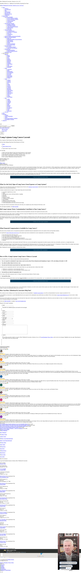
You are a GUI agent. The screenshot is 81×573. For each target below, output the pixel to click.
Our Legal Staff (8, 9)
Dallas (2, 491)
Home (3, 144)
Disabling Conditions (11, 24)
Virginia (8, 95)
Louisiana (9, 87)
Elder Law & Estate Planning (10, 37)
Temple (2, 506)
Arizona (8, 100)
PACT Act (9, 33)
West (6, 98)
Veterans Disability (8, 29)
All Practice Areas (8, 52)
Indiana (8, 56)
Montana (8, 105)
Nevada (8, 106)
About (3, 7)
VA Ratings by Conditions (12, 32)
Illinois (8, 55)
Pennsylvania (9, 75)
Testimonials (7, 14)
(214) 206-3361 (3, 497)
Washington (9, 110)
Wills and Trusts (10, 41)
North (6, 68)
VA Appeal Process (10, 30)
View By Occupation (11, 20)
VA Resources (9, 34)
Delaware (9, 82)
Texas (8, 94)
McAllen (3, 535)
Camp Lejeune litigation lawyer (63, 294)
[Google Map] (3, 569)
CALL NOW (4, 130)
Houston (3, 463)
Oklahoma (9, 91)
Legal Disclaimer (44, 337)
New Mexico (9, 107)
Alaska (8, 99)
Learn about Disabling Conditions (11, 118)
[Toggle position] (75, 535)
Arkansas (9, 81)
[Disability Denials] (12, 5)
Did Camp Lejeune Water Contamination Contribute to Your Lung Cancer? (16, 153)
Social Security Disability (9, 23)
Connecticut (9, 69)
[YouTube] (2, 567)
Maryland (9, 88)
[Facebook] (2, 564)
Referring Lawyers (8, 13)
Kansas (8, 58)
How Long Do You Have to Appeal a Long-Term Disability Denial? (13, 426)
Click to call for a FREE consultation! (40, 250)
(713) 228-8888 (3, 468)
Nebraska (9, 62)
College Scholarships (9, 116)
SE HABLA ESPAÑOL (4, 127)
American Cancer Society (33, 186)
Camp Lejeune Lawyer (6, 146)
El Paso (2, 484)
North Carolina (10, 90)
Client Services (7, 11)
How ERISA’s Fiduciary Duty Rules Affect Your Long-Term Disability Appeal (15, 425)
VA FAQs (9, 35)
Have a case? (2, 162)
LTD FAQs (9, 22)
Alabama (8, 80)
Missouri (8, 61)
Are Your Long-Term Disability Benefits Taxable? (9, 427)
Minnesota (9, 60)
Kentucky (9, 86)
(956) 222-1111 (3, 541)
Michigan (9, 59)
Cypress (3, 470)
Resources (4, 114)
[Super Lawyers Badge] (4, 429)
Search (13, 125)
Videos (6, 117)
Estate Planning (10, 40)
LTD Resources (10, 21)
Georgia (8, 85)
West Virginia (9, 97)
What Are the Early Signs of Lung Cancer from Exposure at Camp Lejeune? (16, 152)
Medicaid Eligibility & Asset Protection (14, 39)
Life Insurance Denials (11, 46)
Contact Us (4, 120)
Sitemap (1, 562)
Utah (8, 109)
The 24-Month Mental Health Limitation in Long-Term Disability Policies (14, 424)
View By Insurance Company (12, 19)
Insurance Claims (8, 45)
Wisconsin (9, 67)
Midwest (6, 54)
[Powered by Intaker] (71, 570)
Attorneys (6, 8)
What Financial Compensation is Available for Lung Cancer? (13, 154)
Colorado (9, 102)
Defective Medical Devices (12, 51)
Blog (6, 10)
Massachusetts (9, 71)
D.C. (8, 83)
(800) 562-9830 (5, 129)
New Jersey (9, 73)
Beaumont (3, 520)
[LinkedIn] (2, 566)
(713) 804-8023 (3, 519)
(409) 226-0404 (3, 526)
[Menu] (2, 133)
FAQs (3, 113)
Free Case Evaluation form (21, 301)
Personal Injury (7, 49)
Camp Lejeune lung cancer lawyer (12, 232)
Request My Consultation (4, 346)
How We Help (7, 12)
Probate (8, 42)
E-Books (6, 115)
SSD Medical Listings (11, 25)
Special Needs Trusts (11, 44)
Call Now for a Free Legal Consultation (40, 221)
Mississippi (9, 89)
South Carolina (10, 92)
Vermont (8, 77)
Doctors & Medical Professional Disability (13, 36)
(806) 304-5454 (3, 548)
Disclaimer (6, 562)
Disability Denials (10, 559)
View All (6, 111)
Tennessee (9, 93)
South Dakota (9, 66)
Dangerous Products (11, 50)
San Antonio (3, 498)
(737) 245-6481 (3, 533)
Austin (2, 527)
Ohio (8, 65)
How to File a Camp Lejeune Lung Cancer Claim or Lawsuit (13, 155)
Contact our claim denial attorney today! (40, 177)
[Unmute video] (60, 535)
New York (9, 74)
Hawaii (8, 103)
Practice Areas (5, 16)
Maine (8, 70)
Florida (8, 84)
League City (3, 513)
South (6, 78)
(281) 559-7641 (3, 476)
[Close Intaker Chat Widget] (77, 535)
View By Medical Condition (12, 18)
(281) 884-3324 (3, 483)
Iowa (8, 57)
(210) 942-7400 (3, 505)
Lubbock (3, 542)
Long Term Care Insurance (12, 48)
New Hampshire (10, 72)
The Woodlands (4, 477)
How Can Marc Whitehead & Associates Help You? (12, 156)
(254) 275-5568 (3, 512)
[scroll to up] (1, 572)
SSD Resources (10, 27)
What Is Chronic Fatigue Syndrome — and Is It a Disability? (11, 428)
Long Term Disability (9, 17)
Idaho (8, 104)
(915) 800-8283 (3, 490)
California (9, 101)
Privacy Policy (50, 337)
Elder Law (9, 38)
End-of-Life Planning (11, 43)
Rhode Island (9, 76)
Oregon (8, 108)
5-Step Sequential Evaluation (12, 26)
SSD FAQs (9, 28)
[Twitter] (2, 565)
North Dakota (9, 64)
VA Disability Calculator (9, 119)
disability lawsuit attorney (38, 292)
